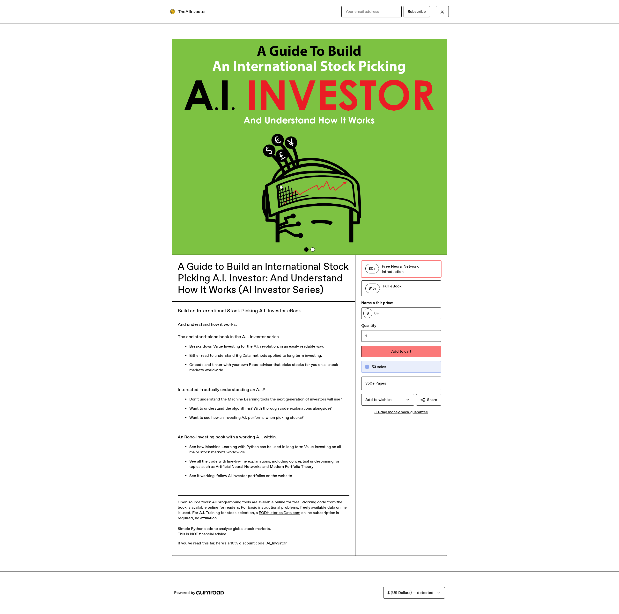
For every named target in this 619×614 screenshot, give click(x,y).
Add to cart (401, 351)
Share (432, 399)
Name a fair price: (377, 302)
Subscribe (417, 11)
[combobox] (387, 400)
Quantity (368, 325)
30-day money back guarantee (401, 412)
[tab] (306, 249)
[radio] (401, 269)
